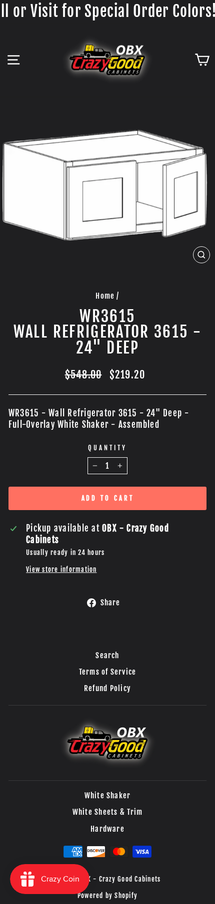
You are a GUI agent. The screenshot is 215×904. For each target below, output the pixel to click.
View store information (61, 569)
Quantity (107, 448)
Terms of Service (107, 672)
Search (107, 655)
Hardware (107, 829)
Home (105, 296)
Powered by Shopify (108, 896)
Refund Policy (107, 688)
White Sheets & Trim (107, 812)
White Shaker (107, 795)
